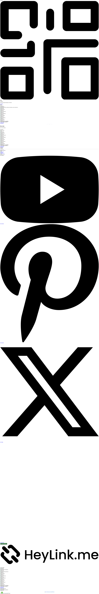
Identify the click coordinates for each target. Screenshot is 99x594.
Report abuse (2, 542)
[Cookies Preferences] (2, 593)
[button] (49, 494)
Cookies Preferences (3, 543)
